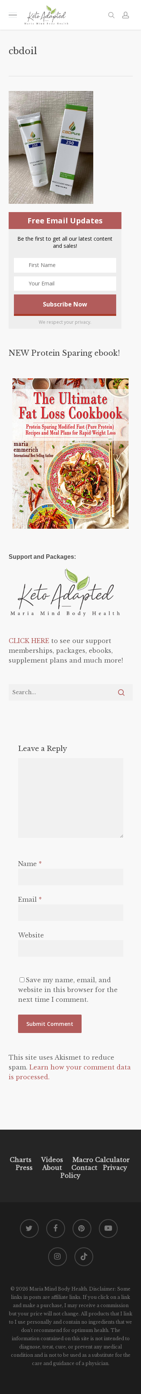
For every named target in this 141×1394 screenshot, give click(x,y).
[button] (13, 15)
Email (30, 899)
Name (30, 864)
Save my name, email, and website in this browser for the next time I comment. (68, 989)
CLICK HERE (29, 641)
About (52, 1167)
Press (24, 1167)
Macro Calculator (101, 1159)
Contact (84, 1167)
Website (31, 935)
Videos (52, 1159)
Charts (21, 1159)
